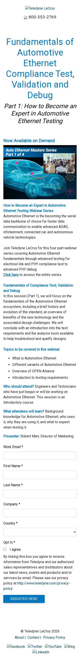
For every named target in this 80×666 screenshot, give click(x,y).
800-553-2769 (42, 17)
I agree (15, 549)
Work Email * (13, 447)
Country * (10, 523)
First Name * (13, 466)
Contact (33, 637)
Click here (11, 275)
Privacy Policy (54, 637)
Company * (11, 504)
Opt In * (9, 542)
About (19, 637)
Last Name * (13, 485)
